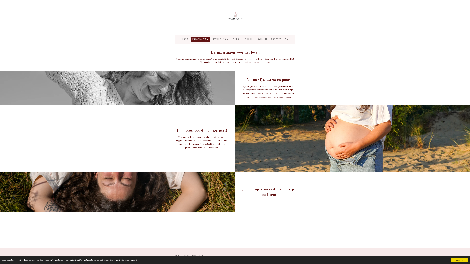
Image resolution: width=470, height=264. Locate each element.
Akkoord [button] (459, 260)
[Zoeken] (286, 39)
